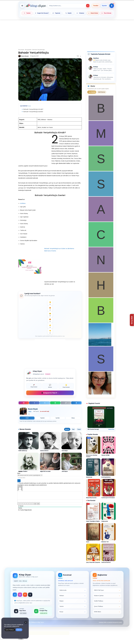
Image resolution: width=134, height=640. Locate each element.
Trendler (95, 5)
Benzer (67, 429)
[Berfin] (101, 120)
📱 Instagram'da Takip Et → (50, 393)
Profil (27, 418)
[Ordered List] (25, 503)
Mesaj (73, 418)
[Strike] (23, 503)
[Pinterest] (25, 595)
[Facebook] (34, 402)
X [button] (25, 622)
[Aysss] (101, 221)
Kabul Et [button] (19, 629)
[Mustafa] (101, 145)
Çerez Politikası (10, 629)
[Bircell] (101, 322)
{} (35, 503)
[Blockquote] (29, 503)
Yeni (73, 429)
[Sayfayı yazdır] (76, 402)
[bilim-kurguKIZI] (100, 345)
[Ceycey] (101, 246)
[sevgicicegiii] (101, 196)
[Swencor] (101, 170)
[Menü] (22, 5)
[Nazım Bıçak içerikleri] (23, 412)
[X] (45, 402)
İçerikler (58, 418)
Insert (21, 639)
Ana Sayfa (21, 49)
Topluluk (42, 418)
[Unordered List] (27, 503)
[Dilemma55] (100, 394)
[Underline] (22, 503)
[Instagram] (24, 402)
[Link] (33, 503)
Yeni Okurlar (92, 92)
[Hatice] (101, 297)
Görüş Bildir (132, 320)
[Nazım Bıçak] (19, 56)
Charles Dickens (44, 450)
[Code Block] (31, 503)
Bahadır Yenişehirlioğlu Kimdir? (33, 109)
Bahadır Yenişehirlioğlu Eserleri (33, 112)
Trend (79, 429)
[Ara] (87, 5)
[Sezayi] (101, 370)
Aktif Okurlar (101, 92)
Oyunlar (104, 5)
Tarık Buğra (65, 450)
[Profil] (111, 5)
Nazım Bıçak (25, 56)
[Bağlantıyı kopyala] (66, 402)
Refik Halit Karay (23, 450)
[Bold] (18, 503)
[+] (38, 503)
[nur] (101, 271)
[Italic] (20, 503)
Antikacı (23, 203)
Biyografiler (28, 49)
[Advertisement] (67, 33)
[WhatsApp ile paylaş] (55, 402)
